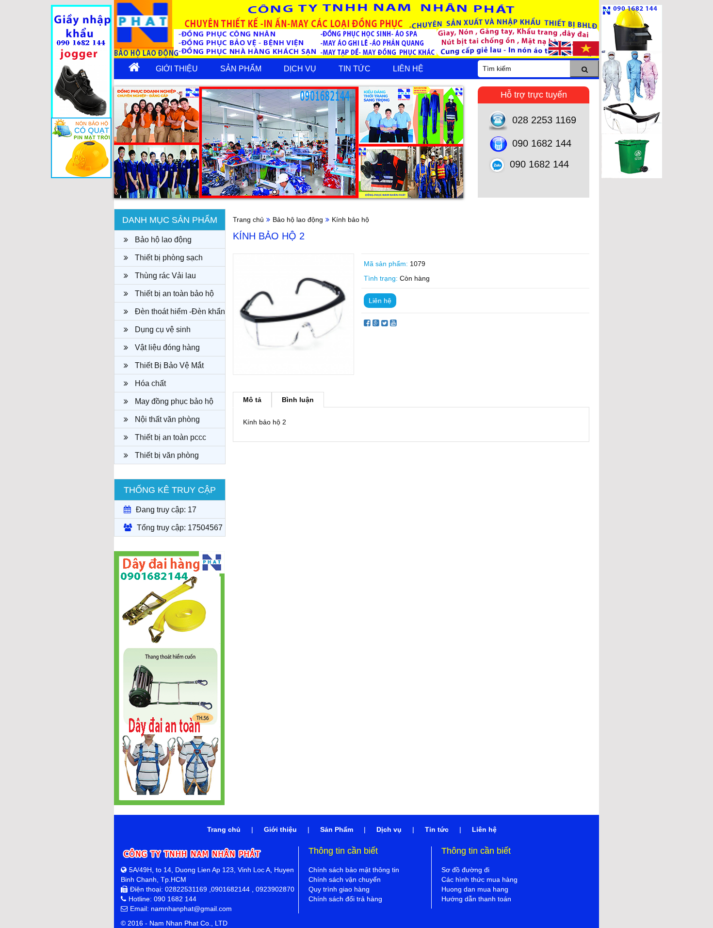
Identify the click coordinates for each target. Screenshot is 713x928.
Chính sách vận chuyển (344, 879)
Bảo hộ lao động (162, 240)
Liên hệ (408, 69)
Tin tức (355, 69)
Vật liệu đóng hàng (166, 347)
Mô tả (252, 400)
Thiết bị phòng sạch (168, 257)
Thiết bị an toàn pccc (169, 437)
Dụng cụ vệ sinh (162, 329)
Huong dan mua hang (474, 889)
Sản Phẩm (240, 69)
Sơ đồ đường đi (465, 870)
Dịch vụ (300, 69)
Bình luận (298, 400)
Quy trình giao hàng (339, 889)
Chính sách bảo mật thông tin (353, 870)
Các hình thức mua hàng (479, 879)
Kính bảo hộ (350, 219)
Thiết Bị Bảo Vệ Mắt (168, 365)
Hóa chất (149, 383)
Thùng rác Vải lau (164, 275)
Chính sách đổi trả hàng (345, 899)
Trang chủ (248, 219)
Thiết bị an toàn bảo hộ (173, 293)
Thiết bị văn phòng (166, 455)
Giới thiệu (177, 69)
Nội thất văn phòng (166, 419)
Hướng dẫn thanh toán (476, 899)
